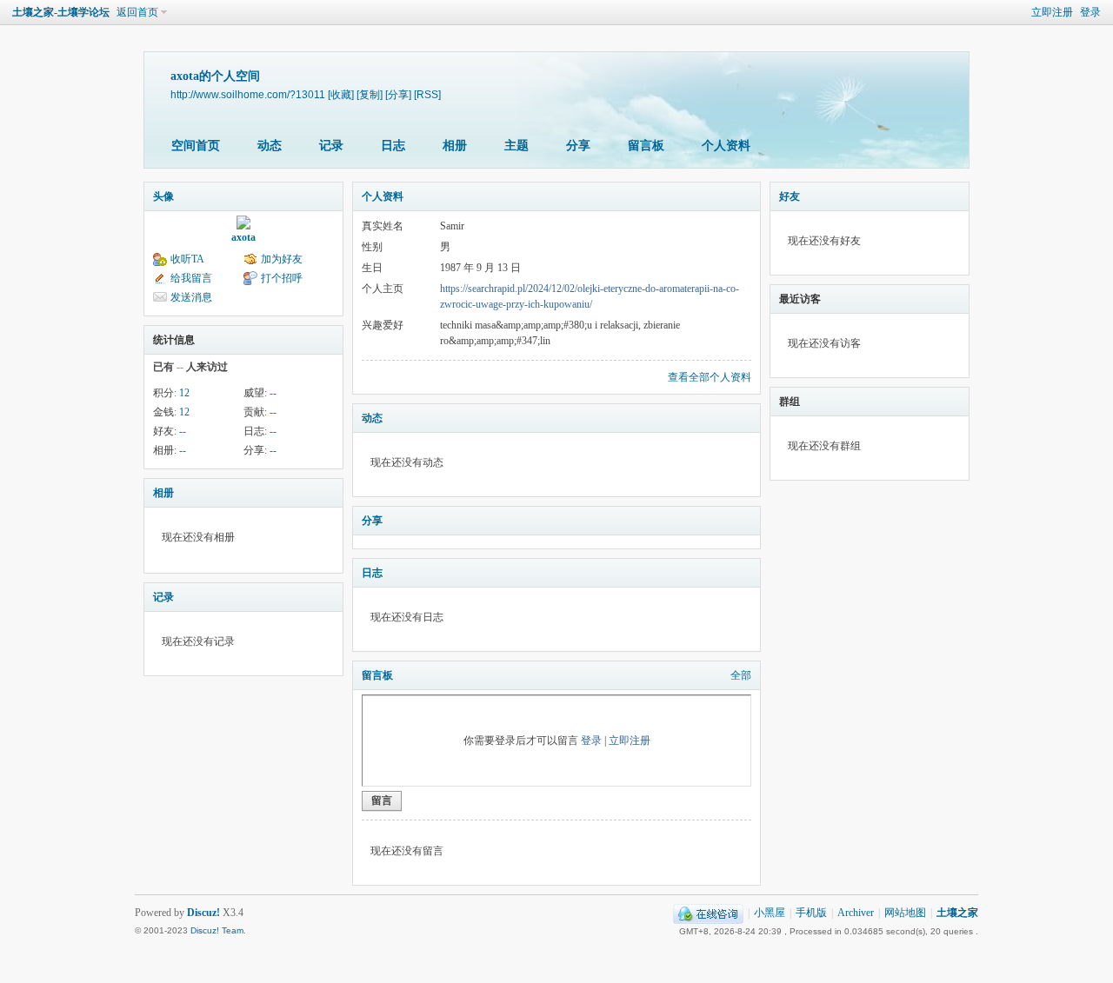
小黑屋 (769, 913)
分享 (578, 145)
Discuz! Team (216, 930)
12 (184, 393)
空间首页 (195, 145)
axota (243, 237)
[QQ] (708, 913)
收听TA (187, 259)
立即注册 (1052, 12)
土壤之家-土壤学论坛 (61, 12)
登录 (1090, 12)
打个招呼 (282, 278)
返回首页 (137, 12)
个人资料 (726, 145)
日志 (393, 145)
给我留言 (191, 278)
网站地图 (905, 913)
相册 (455, 145)
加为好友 (282, 259)
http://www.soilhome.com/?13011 (247, 94)
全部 (740, 675)
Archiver (855, 913)
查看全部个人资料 (709, 377)
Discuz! (203, 913)
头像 (163, 196)
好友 (789, 196)
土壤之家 (957, 913)
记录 (331, 145)
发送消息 (191, 297)
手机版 (811, 913)
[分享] (398, 94)
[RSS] (427, 94)
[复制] (370, 94)
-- (273, 393)
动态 (269, 145)
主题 (516, 145)
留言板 (646, 145)
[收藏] (341, 94)
